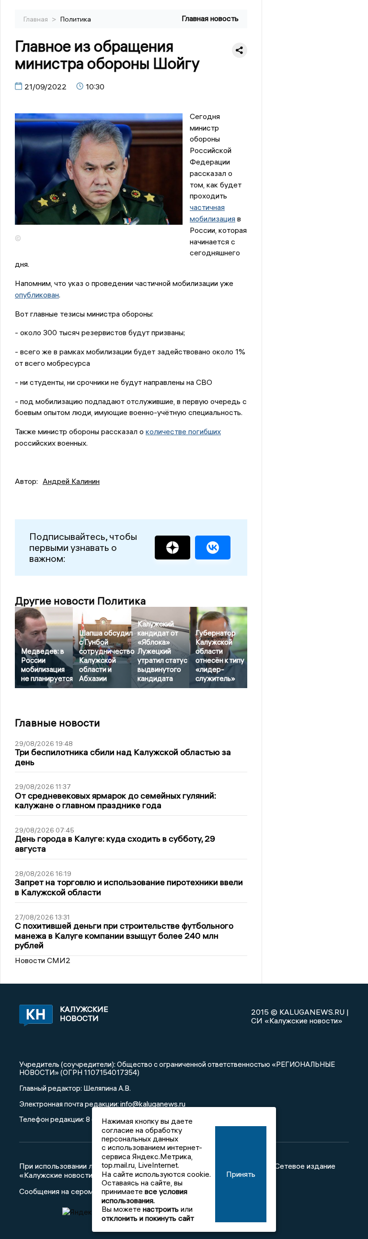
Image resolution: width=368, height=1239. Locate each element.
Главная (36, 19)
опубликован (37, 294)
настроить (161, 1209)
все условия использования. (144, 1195)
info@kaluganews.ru (152, 1103)
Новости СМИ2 (42, 960)
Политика (75, 19)
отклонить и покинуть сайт (148, 1218)
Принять (240, 1174)
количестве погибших (183, 431)
